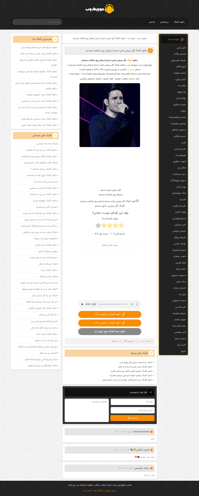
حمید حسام (180, 338)
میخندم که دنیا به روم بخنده (43, 257)
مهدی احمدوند (179, 250)
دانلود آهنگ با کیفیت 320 (108, 314)
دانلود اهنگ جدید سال (47, 334)
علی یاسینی (180, 148)
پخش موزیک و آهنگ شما (104, 490)
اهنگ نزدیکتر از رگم (48, 263)
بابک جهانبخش (179, 193)
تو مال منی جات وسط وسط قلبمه (41, 301)
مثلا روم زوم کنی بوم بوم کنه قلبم (41, 359)
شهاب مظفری (179, 161)
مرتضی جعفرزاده (178, 123)
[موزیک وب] (99, 8)
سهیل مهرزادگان (178, 180)
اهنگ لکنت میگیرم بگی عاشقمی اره (40, 162)
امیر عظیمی (180, 332)
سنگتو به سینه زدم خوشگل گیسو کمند (39, 225)
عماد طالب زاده (179, 325)
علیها (183, 351)
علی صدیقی (180, 224)
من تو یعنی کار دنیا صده (45, 181)
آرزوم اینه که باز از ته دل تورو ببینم (41, 219)
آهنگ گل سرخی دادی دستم (110, 206)
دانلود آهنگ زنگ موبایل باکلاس (42, 308)
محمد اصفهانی (179, 300)
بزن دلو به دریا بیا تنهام (46, 340)
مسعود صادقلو (179, 129)
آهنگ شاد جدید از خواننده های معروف (39, 289)
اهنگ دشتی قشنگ (48, 276)
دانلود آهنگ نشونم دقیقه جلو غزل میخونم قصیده (130, 375)
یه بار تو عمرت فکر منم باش (44, 327)
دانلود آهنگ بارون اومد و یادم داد (41, 175)
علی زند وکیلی (179, 205)
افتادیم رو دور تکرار (48, 353)
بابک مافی (181, 281)
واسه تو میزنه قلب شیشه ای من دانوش (38, 282)
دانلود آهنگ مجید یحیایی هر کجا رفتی (39, 118)
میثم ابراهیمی (179, 218)
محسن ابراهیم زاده (177, 117)
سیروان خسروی (178, 275)
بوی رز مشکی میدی (48, 251)
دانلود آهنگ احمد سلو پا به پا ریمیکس (39, 101)
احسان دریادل (179, 287)
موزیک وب (141, 38)
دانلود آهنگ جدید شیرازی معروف (42, 94)
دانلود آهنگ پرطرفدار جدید (45, 200)
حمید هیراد (181, 268)
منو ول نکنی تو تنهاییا (46, 206)
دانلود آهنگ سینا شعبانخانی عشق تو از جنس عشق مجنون (127, 380)
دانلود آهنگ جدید (49, 270)
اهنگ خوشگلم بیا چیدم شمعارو (42, 365)
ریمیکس (164, 22)
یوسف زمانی (180, 243)
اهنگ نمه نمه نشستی (47, 143)
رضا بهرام (182, 92)
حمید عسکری (179, 104)
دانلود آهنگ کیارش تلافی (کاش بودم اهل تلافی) (131, 371)
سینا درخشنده (179, 174)
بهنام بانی (181, 98)
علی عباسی (180, 306)
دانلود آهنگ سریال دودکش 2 (43, 169)
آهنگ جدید (145, 341)
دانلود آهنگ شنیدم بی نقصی (43, 188)
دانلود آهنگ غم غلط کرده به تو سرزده (40, 213)
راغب (183, 142)
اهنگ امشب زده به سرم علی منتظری (40, 232)
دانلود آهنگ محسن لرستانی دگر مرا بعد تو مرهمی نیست (37, 110)
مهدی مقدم (180, 319)
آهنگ (129, 60)
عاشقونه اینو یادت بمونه (45, 238)
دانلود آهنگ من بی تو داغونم (43, 194)
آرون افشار (181, 66)
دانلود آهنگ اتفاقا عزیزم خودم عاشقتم (39, 156)
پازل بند (182, 294)
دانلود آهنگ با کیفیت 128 (108, 323)
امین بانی (181, 47)
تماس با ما (87, 490)
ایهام (183, 111)
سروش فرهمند (179, 313)
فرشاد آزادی (180, 212)
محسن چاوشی (179, 231)
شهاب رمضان (180, 256)
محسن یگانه (180, 53)
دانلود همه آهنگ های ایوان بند (109, 331)
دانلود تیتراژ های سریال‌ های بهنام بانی (136, 362)
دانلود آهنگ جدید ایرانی (46, 244)
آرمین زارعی (180, 79)
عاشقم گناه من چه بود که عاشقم (42, 150)
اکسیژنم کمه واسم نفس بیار (44, 321)
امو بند (183, 199)
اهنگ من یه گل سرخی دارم (44, 295)
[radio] (121, 226)
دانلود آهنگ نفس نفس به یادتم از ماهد (135, 366)
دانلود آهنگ (179, 22)
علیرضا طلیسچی (178, 60)
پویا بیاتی (181, 186)
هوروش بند (180, 155)
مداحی (152, 22)
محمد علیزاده (180, 73)
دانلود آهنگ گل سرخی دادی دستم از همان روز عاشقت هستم (116, 50)
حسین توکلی (180, 136)
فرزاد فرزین (181, 262)
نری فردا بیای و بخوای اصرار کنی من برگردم (37, 346)
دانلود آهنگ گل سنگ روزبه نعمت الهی (39, 125)
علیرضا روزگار (180, 237)
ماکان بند (181, 167)
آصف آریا (181, 344)
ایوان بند (131, 38)
